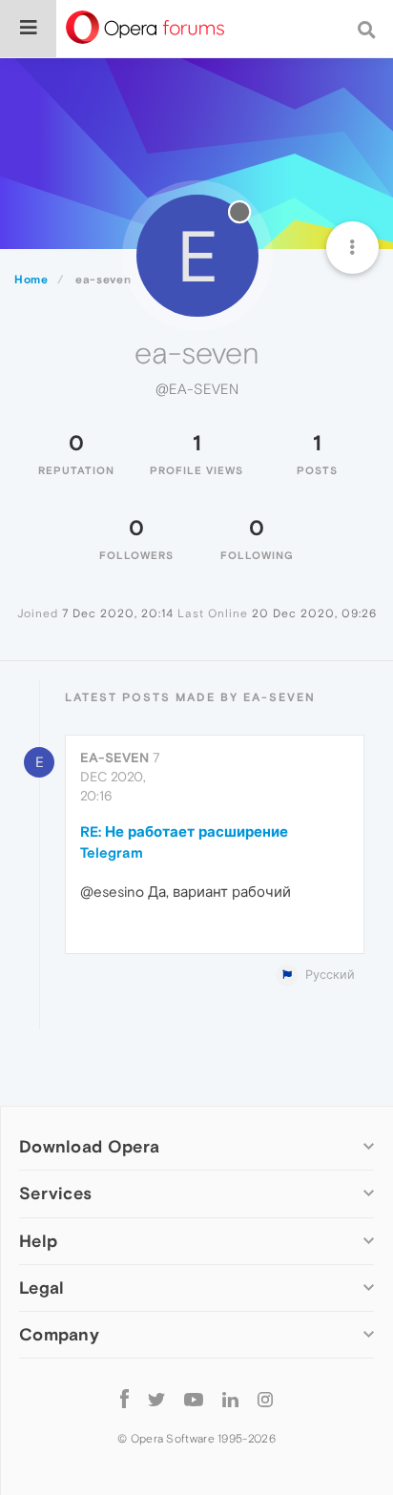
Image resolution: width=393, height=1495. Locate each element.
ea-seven (114, 757)
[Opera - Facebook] (124, 1399)
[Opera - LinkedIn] (230, 1399)
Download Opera (89, 1146)
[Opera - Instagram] (265, 1399)
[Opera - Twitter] (156, 1399)
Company (59, 1334)
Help (38, 1241)
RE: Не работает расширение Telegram (184, 841)
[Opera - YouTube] (194, 1399)
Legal (42, 1287)
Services (55, 1193)
